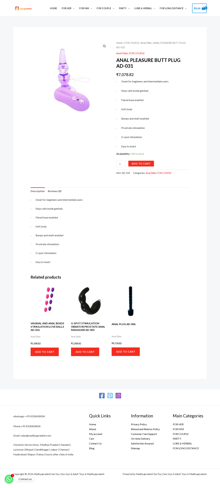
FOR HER (66, 8)
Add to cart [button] (44, 351)
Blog (91, 448)
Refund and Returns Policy (145, 429)
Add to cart (141, 163)
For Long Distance (171, 8)
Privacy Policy (139, 424)
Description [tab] (38, 191)
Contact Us (95, 443)
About (92, 429)
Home (53, 8)
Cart (91, 438)
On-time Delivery (140, 438)
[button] (104, 46)
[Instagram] (118, 395)
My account (95, 433)
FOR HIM (84, 8)
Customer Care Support (144, 433)
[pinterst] (110, 395)
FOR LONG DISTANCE (186, 448)
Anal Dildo (146, 42)
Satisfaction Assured (142, 443)
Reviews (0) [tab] (54, 191)
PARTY (123, 8)
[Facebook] (102, 395)
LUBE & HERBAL (143, 8)
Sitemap (135, 448)
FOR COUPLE (104, 8)
